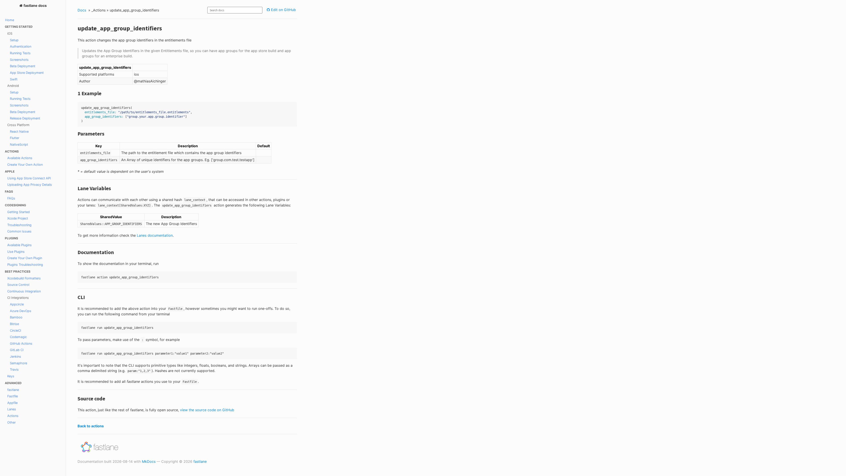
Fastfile (12, 396)
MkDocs (149, 461)
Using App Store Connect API (29, 178)
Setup (14, 40)
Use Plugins (16, 251)
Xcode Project (17, 218)
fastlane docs (35, 5)
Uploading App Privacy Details (29, 184)
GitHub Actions (21, 343)
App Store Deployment (27, 72)
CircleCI (15, 330)
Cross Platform (18, 125)
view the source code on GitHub (207, 410)
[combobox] (234, 10)
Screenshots (19, 59)
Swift (13, 79)
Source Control (18, 284)
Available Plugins (19, 245)
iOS (9, 33)
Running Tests (20, 53)
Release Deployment (25, 118)
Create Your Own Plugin (24, 258)
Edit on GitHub (283, 9)
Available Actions (19, 158)
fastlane (13, 390)
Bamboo (16, 317)
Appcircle (17, 304)
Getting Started (18, 212)
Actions (13, 416)
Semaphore (18, 363)
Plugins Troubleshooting (25, 264)
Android (13, 85)
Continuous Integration (24, 291)
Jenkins (15, 356)
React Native (19, 131)
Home (9, 20)
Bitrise (14, 324)
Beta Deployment (22, 66)
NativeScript (19, 144)
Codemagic (18, 337)
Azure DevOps (20, 311)
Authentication (20, 46)
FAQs (11, 198)
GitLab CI (17, 350)
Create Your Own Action (25, 164)
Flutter (14, 138)
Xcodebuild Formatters (24, 278)
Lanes (11, 409)
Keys (10, 376)
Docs (82, 10)
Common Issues (19, 231)
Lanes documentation (155, 235)
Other (11, 422)
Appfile (12, 403)
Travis (14, 369)
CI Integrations (18, 297)
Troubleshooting (19, 225)
